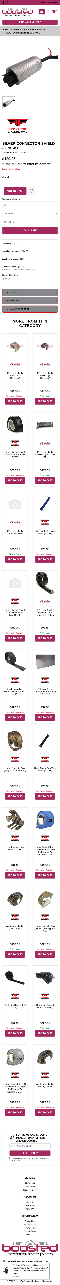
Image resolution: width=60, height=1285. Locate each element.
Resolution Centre (30, 1190)
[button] (32, 191)
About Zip (30, 1235)
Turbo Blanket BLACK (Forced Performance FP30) (15, 454)
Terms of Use (30, 1221)
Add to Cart (15, 191)
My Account (30, 1183)
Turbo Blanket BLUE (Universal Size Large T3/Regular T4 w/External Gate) (45, 851)
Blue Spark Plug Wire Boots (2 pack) (45, 532)
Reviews (10, 309)
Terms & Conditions (38, 1158)
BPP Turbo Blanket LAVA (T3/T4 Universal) (15, 375)
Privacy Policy (15, 1160)
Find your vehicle (30, 22)
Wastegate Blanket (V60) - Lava (15, 927)
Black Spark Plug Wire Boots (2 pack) (45, 769)
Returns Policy (30, 1228)
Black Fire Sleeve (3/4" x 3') (15, 1006)
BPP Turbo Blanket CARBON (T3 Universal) (45, 375)
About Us (30, 1202)
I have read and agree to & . (28, 1159)
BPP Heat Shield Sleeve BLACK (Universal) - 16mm (45, 612)
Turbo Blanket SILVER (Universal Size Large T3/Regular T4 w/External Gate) (15, 1088)
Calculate (30, 230)
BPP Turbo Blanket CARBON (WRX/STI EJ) (45, 454)
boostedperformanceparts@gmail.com (27, 1261)
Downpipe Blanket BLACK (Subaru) (45, 1006)
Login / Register (49, 3)
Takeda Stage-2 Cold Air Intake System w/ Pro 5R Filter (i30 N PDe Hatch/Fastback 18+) (30, 1271)
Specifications (12, 300)
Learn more (46, 164)
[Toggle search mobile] (47, 12)
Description (11, 292)
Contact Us (30, 1209)
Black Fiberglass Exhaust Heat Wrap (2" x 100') (15, 691)
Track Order (30, 1187)
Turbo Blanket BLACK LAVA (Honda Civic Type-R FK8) (15, 612)
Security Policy (30, 1231)
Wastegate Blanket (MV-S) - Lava (45, 1085)
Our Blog (30, 1206)
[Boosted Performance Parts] (17, 12)
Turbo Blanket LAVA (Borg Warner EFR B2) (15, 769)
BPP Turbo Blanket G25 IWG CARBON (15, 532)
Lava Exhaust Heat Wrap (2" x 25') (15, 848)
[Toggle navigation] (41, 12)
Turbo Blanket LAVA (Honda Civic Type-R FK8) (45, 928)
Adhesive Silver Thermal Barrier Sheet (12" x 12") (45, 691)
